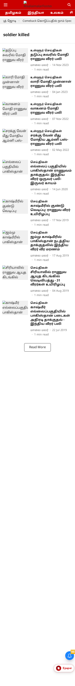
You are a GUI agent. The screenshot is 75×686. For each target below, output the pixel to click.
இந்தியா (36, 13)
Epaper (67, 668)
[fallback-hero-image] (16, 60)
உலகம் (56, 13)
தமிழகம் (13, 13)
